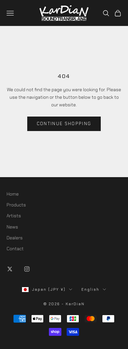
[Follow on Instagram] (27, 269)
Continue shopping (64, 123)
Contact (15, 249)
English (90, 289)
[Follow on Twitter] (10, 269)
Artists (14, 216)
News (12, 227)
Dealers (15, 238)
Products (16, 205)
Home (13, 194)
